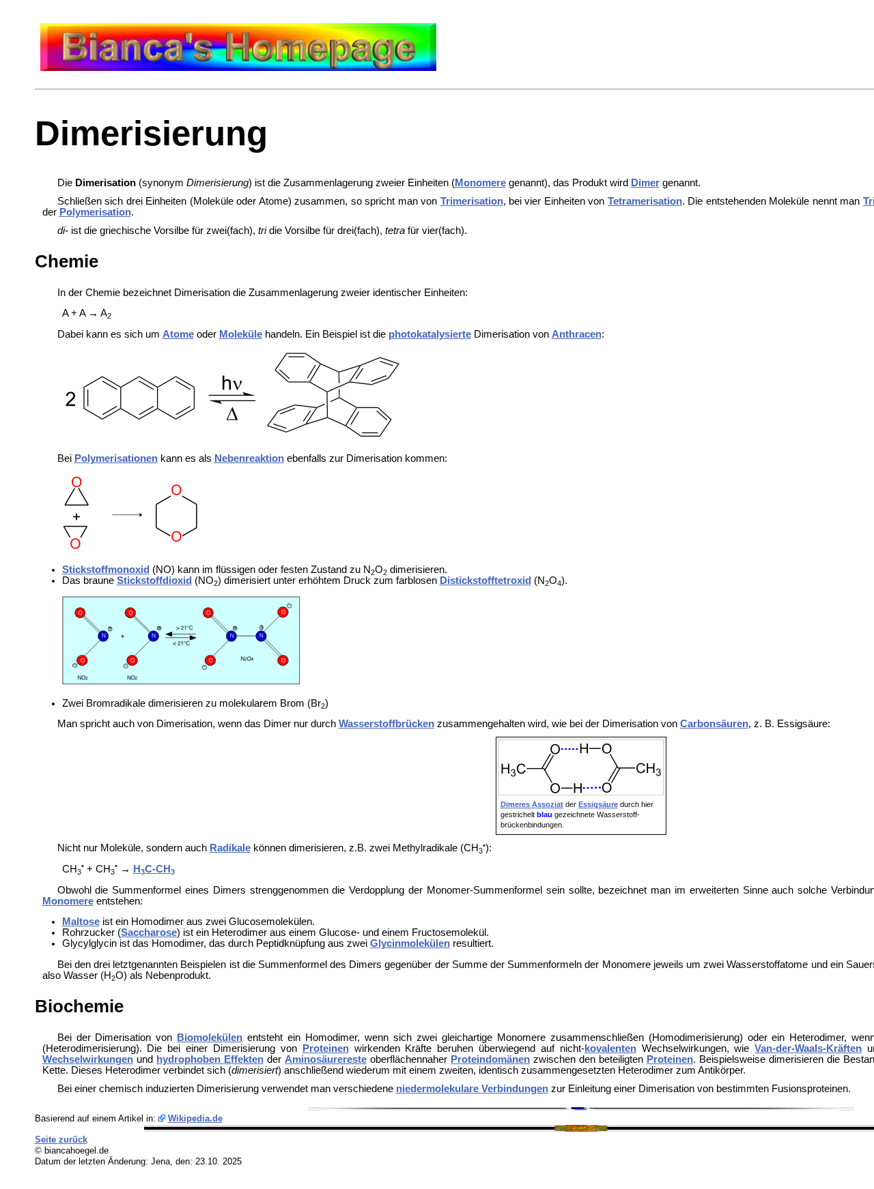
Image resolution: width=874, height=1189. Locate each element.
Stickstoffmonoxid (106, 569)
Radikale (230, 847)
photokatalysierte (430, 334)
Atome (178, 334)
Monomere (480, 182)
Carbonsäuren (714, 723)
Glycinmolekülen (410, 943)
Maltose (81, 921)
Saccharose (149, 932)
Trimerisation (471, 201)
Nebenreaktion (249, 458)
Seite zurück (61, 1139)
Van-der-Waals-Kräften (808, 1048)
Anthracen (577, 334)
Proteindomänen (490, 1059)
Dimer (645, 182)
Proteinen (325, 1048)
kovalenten (610, 1048)
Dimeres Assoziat (532, 804)
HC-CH (154, 869)
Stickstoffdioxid (154, 580)
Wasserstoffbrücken (386, 723)
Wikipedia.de (195, 1118)
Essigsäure (598, 804)
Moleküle (240, 334)
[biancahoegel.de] (238, 67)
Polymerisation (95, 212)
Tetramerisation (645, 201)
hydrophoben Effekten (210, 1059)
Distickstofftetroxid (485, 580)
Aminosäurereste (326, 1059)
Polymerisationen (116, 458)
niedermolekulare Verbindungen (472, 1088)
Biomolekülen (209, 1037)
